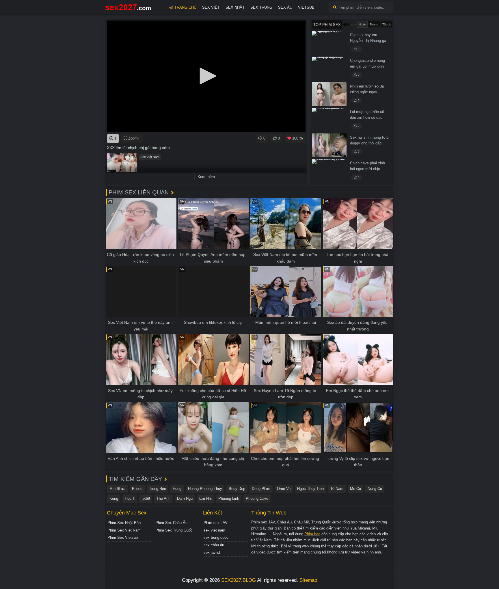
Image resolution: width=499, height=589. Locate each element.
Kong (113, 498)
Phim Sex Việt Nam (124, 530)
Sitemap (308, 580)
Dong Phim (261, 488)
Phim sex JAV (216, 523)
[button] (206, 76)
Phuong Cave (257, 498)
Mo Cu (355, 488)
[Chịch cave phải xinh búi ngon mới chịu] (329, 171)
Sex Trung (261, 7)
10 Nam (336, 488)
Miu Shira (117, 488)
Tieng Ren (157, 488)
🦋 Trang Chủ (182, 7)
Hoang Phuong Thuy (205, 488)
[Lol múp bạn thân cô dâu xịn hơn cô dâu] (329, 119)
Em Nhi (205, 498)
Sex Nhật (235, 7)
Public (137, 488)
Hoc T (130, 498)
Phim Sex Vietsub (122, 537)
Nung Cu (375, 488)
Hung (177, 488)
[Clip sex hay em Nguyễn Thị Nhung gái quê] (329, 43)
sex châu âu (214, 545)
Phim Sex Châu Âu (171, 523)
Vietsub (306, 7)
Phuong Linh (228, 498)
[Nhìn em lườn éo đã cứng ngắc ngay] (329, 94)
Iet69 (145, 498)
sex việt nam (214, 530)
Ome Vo (284, 488)
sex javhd (212, 552)
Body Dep (237, 488)
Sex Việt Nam (149, 157)
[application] (206, 76)
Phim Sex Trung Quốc (174, 530)
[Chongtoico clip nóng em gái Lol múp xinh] (329, 68)
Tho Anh (163, 498)
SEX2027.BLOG (238, 580)
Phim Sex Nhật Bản (124, 523)
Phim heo (312, 534)
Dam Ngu (185, 498)
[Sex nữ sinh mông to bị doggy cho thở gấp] (329, 145)
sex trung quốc (216, 537)
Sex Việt (211, 7)
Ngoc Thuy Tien (310, 488)
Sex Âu (285, 7)
